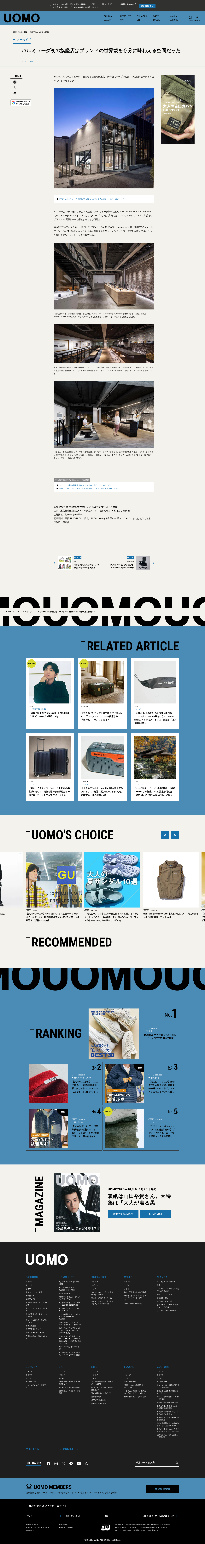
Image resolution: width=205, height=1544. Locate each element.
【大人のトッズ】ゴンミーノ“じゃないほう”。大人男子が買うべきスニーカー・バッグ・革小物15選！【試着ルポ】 (170, 917)
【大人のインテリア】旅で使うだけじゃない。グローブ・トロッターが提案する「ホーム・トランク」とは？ (101, 716)
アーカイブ (23, 39)
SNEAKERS (142, 16)
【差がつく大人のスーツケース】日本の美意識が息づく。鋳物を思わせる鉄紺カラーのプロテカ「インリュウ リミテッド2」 (49, 791)
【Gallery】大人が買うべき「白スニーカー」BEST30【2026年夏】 (159, 1036)
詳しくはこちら (147, 6)
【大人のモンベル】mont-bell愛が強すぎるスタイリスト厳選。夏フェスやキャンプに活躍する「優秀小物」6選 (102, 791)
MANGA (173, 16)
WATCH (156, 16)
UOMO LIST (125, 16)
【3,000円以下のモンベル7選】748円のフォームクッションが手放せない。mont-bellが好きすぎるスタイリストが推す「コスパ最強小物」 (155, 718)
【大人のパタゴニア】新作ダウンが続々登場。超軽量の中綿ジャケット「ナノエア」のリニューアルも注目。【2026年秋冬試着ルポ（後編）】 (162, 1086)
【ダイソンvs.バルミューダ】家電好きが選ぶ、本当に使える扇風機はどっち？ (89, 488)
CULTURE (174, 20)
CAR (122, 20)
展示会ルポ (155, 1078)
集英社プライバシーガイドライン (37, 1527)
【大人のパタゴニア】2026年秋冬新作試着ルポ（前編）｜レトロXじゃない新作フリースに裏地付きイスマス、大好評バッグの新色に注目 (85, 1131)
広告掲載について (32, 1530)
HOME (8, 612)
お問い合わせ (63, 1524)
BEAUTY (108, 20)
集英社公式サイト (32, 1524)
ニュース (86, 709)
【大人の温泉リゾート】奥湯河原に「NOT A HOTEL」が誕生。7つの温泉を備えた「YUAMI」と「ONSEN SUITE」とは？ (154, 791)
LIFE (138, 20)
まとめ (138, 709)
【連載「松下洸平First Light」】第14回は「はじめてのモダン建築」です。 (49, 715)
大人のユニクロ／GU (82, 1078)
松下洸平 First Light (38, 709)
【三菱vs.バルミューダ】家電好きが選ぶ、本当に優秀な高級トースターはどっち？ (91, 199)
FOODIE (156, 20)
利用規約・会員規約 (66, 1527)
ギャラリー (149, 1031)
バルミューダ (28, 61)
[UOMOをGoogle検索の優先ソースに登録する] (20, 102)
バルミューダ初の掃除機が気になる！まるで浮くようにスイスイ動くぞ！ (87, 485)
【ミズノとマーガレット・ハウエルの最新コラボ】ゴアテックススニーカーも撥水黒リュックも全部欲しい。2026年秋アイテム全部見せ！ (162, 1131)
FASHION (108, 16)
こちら (157, 1530)
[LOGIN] (190, 17)
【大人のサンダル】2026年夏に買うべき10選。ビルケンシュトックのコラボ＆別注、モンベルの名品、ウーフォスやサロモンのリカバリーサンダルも (53, 917)
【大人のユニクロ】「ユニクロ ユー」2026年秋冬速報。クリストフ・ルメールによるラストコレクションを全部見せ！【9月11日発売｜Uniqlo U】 (85, 1086)
